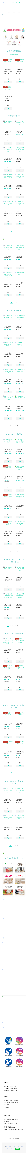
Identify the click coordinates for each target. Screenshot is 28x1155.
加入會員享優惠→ (14, 54)
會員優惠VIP (7, 1107)
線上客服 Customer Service (11, 1119)
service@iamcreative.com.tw (15, 1129)
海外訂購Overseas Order (10, 1105)
